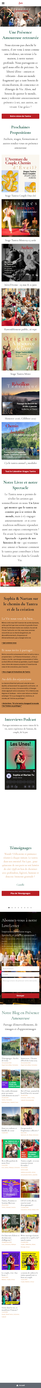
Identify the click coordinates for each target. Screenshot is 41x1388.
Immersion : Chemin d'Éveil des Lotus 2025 (29, 1059)
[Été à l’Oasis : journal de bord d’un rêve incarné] (30, 1079)
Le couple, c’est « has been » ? (9, 1274)
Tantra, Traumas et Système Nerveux (9, 1201)
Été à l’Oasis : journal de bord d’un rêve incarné (30, 1092)
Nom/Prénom (8, 968)
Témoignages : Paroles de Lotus (10, 1059)
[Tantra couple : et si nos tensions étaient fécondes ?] (30, 1148)
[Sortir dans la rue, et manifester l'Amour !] (11, 1295)
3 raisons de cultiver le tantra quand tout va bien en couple (29, 1275)
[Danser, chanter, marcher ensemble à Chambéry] (20, 307)
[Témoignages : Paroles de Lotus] (11, 1046)
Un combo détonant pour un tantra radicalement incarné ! (10, 1093)
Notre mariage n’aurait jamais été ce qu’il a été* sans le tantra (30, 1237)
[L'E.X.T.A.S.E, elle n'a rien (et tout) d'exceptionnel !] (30, 1188)
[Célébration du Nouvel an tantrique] (20, 396)
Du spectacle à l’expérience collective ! (30, 1129)
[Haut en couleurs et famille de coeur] (11, 1116)
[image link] (20, 3)
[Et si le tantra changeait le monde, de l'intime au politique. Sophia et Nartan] (30, 577)
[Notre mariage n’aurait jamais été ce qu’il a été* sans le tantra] (30, 1223)
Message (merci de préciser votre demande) (20, 980)
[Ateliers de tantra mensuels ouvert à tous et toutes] (20, 262)
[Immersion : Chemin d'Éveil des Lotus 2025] (30, 1046)
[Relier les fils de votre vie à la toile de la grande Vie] (20, 218)
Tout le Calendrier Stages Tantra (20, 471)
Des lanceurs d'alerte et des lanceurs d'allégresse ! (10, 1237)
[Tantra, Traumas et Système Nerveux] (11, 1188)
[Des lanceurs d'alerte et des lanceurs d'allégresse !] (11, 1223)
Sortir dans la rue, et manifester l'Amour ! (10, 1308)
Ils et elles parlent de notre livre (10, 1162)
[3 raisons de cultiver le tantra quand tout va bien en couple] (30, 1260)
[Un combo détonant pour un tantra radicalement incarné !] (11, 1079)
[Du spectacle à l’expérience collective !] (30, 1116)
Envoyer (20, 995)
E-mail (5, 974)
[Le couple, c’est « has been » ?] (11, 1260)
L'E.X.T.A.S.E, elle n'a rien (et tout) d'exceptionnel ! (29, 1202)
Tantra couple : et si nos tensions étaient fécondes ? (30, 1163)
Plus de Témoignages (20, 893)
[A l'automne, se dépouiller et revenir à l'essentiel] (20, 352)
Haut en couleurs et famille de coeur (9, 1129)
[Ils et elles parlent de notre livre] (11, 1148)
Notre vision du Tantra (20, 116)
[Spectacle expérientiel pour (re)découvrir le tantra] (10, 577)
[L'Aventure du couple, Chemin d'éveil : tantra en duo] (20, 173)
